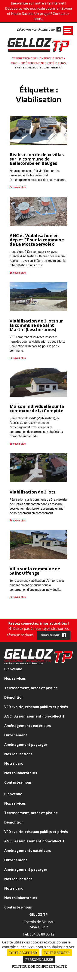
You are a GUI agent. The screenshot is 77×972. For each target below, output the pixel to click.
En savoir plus (18, 187)
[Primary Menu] (68, 30)
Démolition (14, 697)
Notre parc (13, 763)
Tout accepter (23, 952)
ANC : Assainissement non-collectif (34, 716)
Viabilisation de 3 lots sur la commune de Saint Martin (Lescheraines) (36, 325)
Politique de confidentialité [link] (39, 966)
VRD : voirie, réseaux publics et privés (36, 706)
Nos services (15, 678)
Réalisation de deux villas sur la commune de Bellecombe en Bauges (37, 159)
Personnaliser (39, 959)
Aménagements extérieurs (27, 725)
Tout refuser (57, 952)
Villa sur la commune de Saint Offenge (35, 571)
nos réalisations (43, 8)
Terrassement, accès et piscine (31, 688)
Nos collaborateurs (20, 773)
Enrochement (15, 735)
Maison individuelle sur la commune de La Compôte (37, 408)
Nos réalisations (18, 754)
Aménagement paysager (25, 744)
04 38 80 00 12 (43, 934)
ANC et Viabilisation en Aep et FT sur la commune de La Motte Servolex (37, 240)
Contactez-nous (18, 782)
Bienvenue (13, 669)
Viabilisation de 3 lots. (33, 492)
